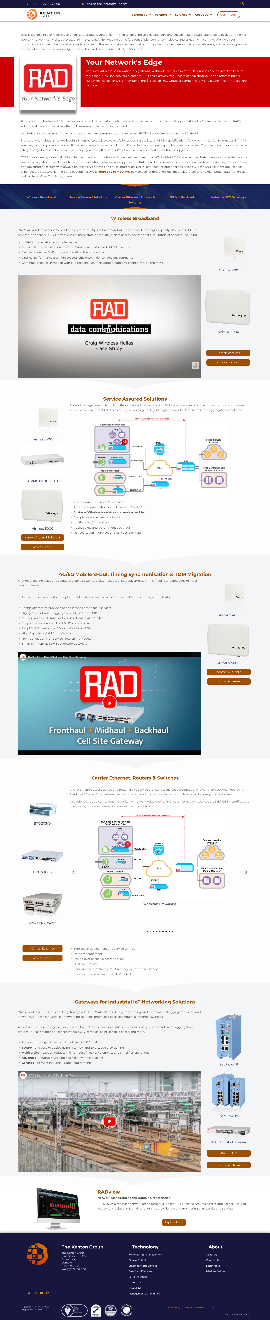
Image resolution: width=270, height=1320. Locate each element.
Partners (161, 14)
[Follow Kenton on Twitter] (28, 1293)
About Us (201, 14)
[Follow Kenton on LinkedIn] (35, 1293)
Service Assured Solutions (88, 197)
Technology (138, 14)
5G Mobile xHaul (182, 197)
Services (181, 14)
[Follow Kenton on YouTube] (41, 1293)
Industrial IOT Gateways (228, 197)
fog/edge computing (114, 171)
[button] (109, 326)
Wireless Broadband (41, 197)
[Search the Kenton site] (242, 3)
